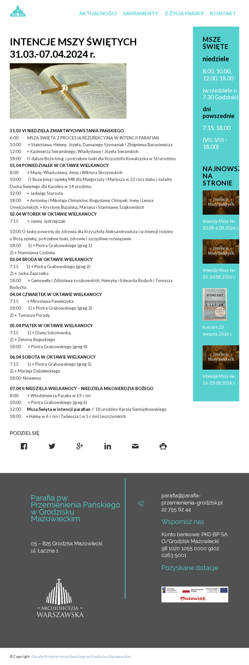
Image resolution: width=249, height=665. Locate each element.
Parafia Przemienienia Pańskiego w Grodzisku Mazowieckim (81, 656)
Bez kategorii (141, 68)
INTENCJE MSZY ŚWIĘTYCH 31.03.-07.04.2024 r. (73, 48)
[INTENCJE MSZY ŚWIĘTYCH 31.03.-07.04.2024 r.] (68, 91)
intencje (141, 77)
